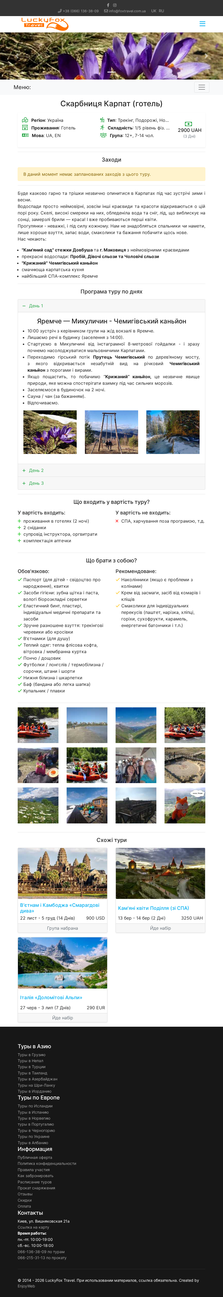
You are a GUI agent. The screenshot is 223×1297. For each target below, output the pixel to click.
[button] (16, 56)
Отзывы (25, 1194)
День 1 (35, 305)
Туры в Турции (31, 1066)
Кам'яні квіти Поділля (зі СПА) (153, 908)
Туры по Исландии (35, 1106)
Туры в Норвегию (34, 1118)
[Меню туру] (201, 87)
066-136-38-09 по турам (41, 1251)
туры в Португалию (36, 1124)
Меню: (22, 87)
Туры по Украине (33, 1136)
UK (153, 10)
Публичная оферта (35, 1157)
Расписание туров (35, 1182)
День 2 (36, 470)
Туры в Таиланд (32, 1073)
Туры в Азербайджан (37, 1079)
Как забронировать (36, 1175)
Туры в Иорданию (34, 1091)
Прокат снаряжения (36, 1188)
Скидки (25, 1200)
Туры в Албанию (33, 1142)
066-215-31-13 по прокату (42, 1257)
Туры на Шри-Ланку (36, 1085)
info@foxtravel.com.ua (127, 11)
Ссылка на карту (33, 1227)
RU (161, 10)
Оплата (24, 1206)
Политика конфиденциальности (47, 1163)
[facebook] (108, 5)
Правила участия (34, 1169)
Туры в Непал (30, 1060)
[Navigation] (202, 24)
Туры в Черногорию (36, 1130)
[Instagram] (114, 5)
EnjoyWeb (26, 1286)
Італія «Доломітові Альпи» (51, 997)
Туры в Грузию (31, 1054)
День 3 (36, 483)
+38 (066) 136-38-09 (81, 11)
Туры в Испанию (33, 1112)
